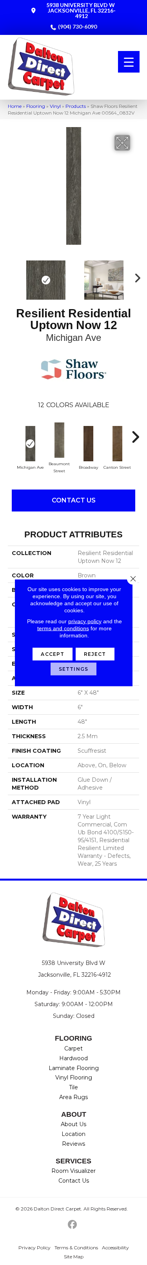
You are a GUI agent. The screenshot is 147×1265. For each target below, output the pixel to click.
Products (75, 106)
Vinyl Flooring (73, 1077)
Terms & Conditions (76, 1247)
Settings (73, 669)
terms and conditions (63, 628)
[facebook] (72, 1225)
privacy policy (85, 621)
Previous (12, 276)
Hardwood (73, 1058)
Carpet (73, 1048)
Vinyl (55, 106)
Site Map (73, 1257)
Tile (73, 1087)
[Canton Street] (117, 443)
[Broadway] (88, 443)
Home (15, 106)
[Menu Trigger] (129, 62)
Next (135, 276)
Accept (52, 654)
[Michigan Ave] (30, 443)
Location (73, 1134)
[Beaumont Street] (59, 440)
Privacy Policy (34, 1247)
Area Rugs (73, 1097)
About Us (73, 1124)
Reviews (73, 1143)
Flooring (35, 106)
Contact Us (74, 500)
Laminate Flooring (74, 1068)
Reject (95, 654)
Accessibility (115, 1247)
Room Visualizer (73, 1170)
